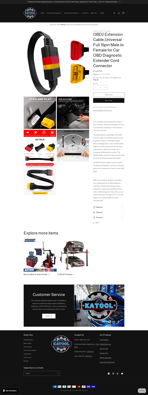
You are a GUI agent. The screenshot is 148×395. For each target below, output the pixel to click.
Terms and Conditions (30, 350)
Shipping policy (28, 340)
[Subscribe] (57, 373)
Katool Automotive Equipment (71, 390)
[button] (54, 13)
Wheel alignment (105, 358)
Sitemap (26, 361)
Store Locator (28, 357)
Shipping (95, 74)
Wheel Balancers (105, 344)
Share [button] (97, 222)
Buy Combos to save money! (35, 274)
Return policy (27, 343)
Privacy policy (28, 347)
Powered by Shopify (82, 390)
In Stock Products (64, 274)
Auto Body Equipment (107, 362)
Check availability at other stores (102, 110)
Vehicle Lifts (104, 348)
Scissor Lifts (104, 353)
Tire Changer (104, 340)
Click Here (90, 351)
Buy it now (108, 100)
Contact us (48, 316)
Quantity (95, 83)
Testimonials (27, 354)
